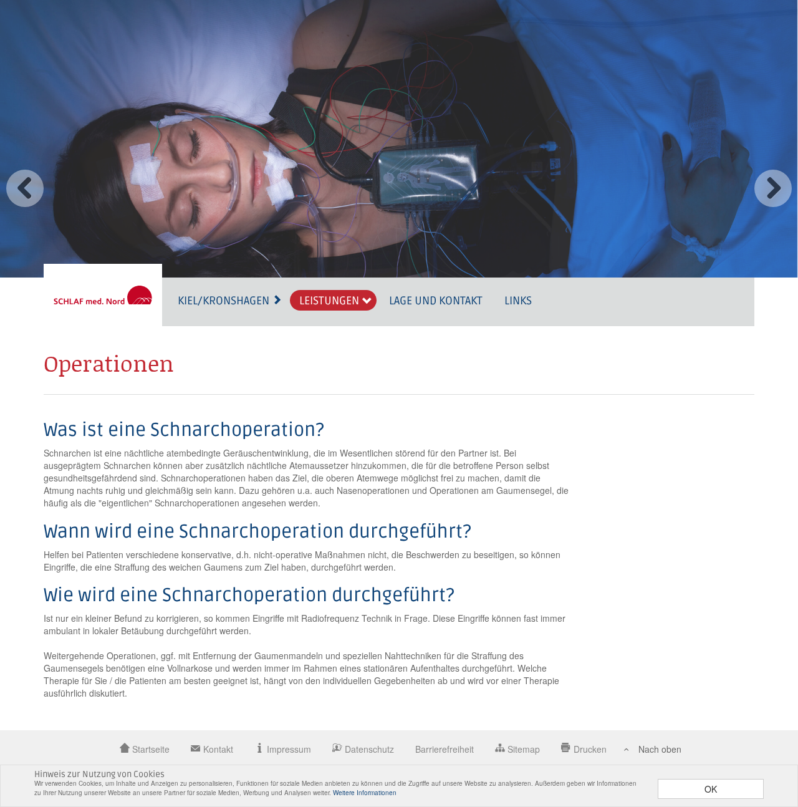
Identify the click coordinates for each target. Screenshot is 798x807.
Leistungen (330, 300)
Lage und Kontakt (436, 300)
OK (710, 789)
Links (518, 300)
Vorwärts (773, 188)
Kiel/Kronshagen (225, 300)
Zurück (25, 188)
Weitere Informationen (365, 792)
